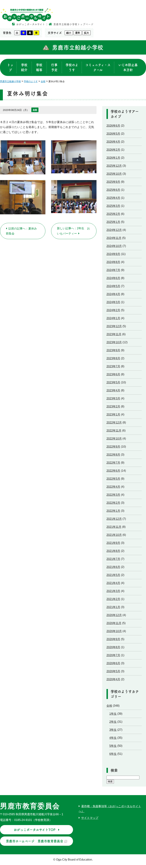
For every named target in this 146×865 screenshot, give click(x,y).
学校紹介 (24, 67)
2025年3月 (113, 205)
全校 (35, 110)
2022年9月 (113, 446)
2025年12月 (114, 165)
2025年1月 (113, 221)
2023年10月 (114, 342)
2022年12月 (114, 422)
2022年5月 (113, 478)
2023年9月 (113, 350)
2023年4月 (113, 390)
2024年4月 (113, 294)
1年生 (113, 713)
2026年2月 (113, 149)
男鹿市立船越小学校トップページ (73, 24)
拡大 (86, 32)
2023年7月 (113, 366)
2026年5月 (113, 133)
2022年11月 (113, 430)
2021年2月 (113, 599)
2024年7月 (113, 270)
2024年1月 (113, 318)
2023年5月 (113, 382)
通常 (77, 32)
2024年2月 (113, 310)
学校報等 (39, 67)
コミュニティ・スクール (98, 67)
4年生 (113, 737)
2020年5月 (113, 671)
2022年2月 (113, 502)
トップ (10, 67)
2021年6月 (113, 566)
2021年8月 (113, 550)
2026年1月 (113, 157)
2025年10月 (114, 173)
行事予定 (54, 67)
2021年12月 (114, 518)
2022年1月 (113, 510)
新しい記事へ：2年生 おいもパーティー (73, 231)
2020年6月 (113, 663)
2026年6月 (113, 125)
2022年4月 (113, 486)
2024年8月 (113, 262)
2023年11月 (113, 334)
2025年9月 (113, 181)
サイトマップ (89, 817)
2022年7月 (113, 462)
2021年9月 (113, 542)
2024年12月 (114, 229)
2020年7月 (113, 655)
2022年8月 (113, 454)
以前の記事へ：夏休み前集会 (21, 231)
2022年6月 (113, 470)
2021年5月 (113, 574)
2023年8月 (113, 358)
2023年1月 (113, 414)
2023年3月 (113, 398)
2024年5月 (113, 286)
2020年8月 (113, 647)
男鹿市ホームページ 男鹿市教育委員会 (34, 841)
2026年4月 (113, 141)
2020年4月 (113, 679)
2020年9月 (113, 639)
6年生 (113, 753)
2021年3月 (113, 591)
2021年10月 (114, 534)
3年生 (113, 729)
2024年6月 (113, 278)
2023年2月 (113, 406)
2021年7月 (113, 558)
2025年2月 (113, 213)
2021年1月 (113, 607)
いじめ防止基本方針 (128, 67)
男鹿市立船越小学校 (77, 47)
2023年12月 (114, 326)
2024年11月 (113, 237)
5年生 (113, 745)
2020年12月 (114, 615)
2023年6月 (113, 374)
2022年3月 (113, 494)
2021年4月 (113, 583)
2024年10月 (114, 245)
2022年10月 (114, 438)
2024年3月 (113, 302)
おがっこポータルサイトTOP (34, 829)
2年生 (113, 721)
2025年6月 (113, 189)
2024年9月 (113, 254)
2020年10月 (114, 631)
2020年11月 (113, 623)
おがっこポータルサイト (30, 24)
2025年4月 (113, 197)
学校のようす (72, 67)
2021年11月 (113, 526)
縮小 (68, 32)
